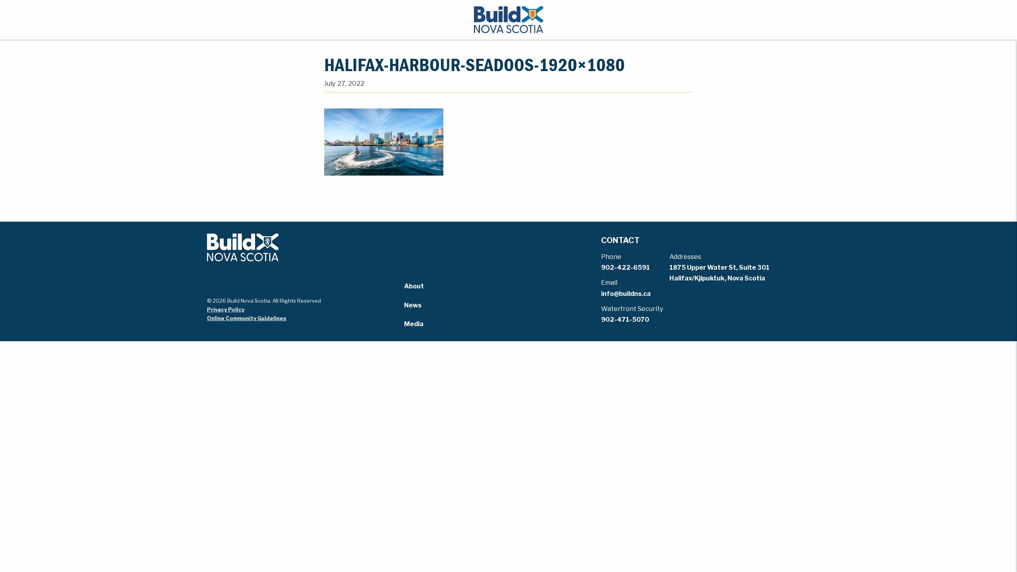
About (414, 286)
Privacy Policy (225, 309)
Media (413, 324)
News (412, 305)
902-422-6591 (625, 267)
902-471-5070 (625, 319)
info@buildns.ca (626, 294)
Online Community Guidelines (246, 318)
